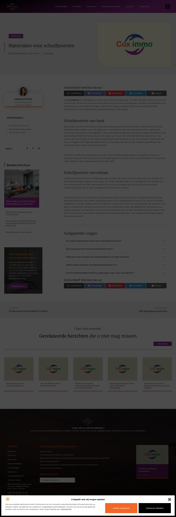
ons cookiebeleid (64, 509)
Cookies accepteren (121, 508)
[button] (169, 499)
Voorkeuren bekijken (155, 508)
